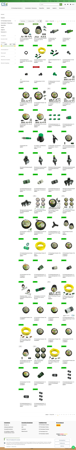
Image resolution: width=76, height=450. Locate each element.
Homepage (72, 1)
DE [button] (21, 1)
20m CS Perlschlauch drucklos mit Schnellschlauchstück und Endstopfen (69, 146)
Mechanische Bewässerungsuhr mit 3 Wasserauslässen (69, 189)
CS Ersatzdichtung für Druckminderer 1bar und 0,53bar (26, 60)
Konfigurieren (62, 443)
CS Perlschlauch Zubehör (44, 433)
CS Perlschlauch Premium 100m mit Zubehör (53, 211)
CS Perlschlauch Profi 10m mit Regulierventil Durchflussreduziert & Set (26, 125)
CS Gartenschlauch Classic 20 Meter (40, 254)
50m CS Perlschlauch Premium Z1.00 (54, 297)
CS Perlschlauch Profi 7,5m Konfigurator (25, 275)
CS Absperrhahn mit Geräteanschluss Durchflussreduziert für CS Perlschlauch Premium (53, 39)
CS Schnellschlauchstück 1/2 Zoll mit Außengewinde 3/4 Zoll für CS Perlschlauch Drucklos (40, 275)
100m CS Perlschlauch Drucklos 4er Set (38, 361)
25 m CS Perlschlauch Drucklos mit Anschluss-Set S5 (26, 39)
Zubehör (2, 27)
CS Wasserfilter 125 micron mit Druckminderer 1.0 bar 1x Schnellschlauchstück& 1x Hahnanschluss (54, 146)
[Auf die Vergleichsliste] (27, 27)
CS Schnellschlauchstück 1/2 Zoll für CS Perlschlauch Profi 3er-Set (40, 404)
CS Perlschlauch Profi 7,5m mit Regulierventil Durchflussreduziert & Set (40, 125)
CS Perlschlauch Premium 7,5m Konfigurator (69, 254)
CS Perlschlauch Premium (44, 429)
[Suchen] (61, 4)
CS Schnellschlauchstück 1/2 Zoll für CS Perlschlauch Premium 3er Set (68, 382)
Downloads (61, 1)
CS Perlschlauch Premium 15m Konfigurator (54, 340)
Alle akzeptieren (62, 440)
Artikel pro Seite (31, 21)
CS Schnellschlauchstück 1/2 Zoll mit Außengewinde (68, 125)
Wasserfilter (3, 25)
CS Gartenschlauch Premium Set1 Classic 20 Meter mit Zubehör (53, 361)
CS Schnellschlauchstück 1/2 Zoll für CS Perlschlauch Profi (25, 404)
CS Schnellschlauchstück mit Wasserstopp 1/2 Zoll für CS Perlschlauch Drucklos (25, 189)
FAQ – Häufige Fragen (53, 1)
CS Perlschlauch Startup (44, 427)
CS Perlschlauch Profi (43, 431)
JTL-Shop (70, 448)
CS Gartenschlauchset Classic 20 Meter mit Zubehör (40, 60)
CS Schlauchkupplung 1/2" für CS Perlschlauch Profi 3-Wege (54, 232)
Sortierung (23, 21)
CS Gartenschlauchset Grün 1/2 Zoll (54, 60)
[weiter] (74, 21)
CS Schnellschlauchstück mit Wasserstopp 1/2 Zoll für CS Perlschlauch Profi (54, 189)
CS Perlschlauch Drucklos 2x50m (68, 232)
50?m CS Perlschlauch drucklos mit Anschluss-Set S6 (40, 39)
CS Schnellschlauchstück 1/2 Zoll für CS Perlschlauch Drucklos (40, 382)
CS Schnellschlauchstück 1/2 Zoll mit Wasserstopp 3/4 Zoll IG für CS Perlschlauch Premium (69, 318)
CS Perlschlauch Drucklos (44, 424)
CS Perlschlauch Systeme (6, 20)
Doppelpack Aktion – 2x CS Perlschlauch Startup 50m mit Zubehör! (26, 297)
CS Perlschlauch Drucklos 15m (40, 339)
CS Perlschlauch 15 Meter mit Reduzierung (26, 232)
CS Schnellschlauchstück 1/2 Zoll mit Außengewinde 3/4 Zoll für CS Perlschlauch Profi (69, 275)
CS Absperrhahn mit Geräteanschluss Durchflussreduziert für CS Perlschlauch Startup (68, 39)
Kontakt (66, 1)
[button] (65, 4)
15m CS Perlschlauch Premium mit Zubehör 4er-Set (69, 211)
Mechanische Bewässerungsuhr (26, 167)
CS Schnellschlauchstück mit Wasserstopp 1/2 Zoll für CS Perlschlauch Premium (40, 189)
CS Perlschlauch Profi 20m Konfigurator (25, 382)
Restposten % (3, 32)
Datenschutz (14, 446)
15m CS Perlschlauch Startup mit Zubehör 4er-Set (40, 211)
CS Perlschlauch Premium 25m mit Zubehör (54, 103)
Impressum (8, 446)
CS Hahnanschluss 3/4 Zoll (39, 81)
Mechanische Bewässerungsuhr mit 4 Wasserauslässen (26, 211)
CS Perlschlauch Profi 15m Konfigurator (68, 340)
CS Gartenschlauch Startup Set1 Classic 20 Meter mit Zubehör (25, 340)
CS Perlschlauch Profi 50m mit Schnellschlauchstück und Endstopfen (26, 361)
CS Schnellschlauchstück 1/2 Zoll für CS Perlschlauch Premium (54, 382)
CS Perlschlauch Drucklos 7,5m (54, 253)
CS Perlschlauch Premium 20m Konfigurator (69, 361)
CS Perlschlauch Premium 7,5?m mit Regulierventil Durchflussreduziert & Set (69, 103)
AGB (22, 427)
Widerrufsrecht (24, 431)
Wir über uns (6, 425)
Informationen (44, 1)
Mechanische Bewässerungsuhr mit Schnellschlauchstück (40, 168)
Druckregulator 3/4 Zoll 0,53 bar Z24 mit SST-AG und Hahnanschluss (39, 297)
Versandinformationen (8, 429)
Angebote (3, 29)
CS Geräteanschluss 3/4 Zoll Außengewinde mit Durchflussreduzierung (68, 60)
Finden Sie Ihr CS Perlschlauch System (32, 1)
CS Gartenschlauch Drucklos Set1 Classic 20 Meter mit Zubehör (68, 297)
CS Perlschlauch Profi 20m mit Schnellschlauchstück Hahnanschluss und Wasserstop (40, 232)
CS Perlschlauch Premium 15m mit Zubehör (40, 103)
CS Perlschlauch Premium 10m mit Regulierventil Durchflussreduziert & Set (69, 82)
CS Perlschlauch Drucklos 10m (26, 317)
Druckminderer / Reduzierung (6, 23)
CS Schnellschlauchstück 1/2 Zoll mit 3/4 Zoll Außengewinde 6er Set (54, 125)
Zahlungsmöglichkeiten (8, 427)
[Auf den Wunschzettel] (30, 27)
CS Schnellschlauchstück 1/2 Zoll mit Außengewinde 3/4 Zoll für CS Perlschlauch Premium (54, 275)
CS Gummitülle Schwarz (24, 81)
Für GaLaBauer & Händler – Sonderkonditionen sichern (9, 432)
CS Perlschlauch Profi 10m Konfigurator (53, 318)
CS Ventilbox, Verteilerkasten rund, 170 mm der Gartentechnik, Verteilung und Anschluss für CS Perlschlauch (40, 146)
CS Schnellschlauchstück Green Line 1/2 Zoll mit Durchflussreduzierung (26, 254)
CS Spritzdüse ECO (23, 145)
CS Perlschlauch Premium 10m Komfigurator (40, 318)
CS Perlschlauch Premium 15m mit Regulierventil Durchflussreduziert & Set (26, 103)
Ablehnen (62, 446)
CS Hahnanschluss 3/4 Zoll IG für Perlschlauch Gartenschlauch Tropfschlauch (54, 82)
